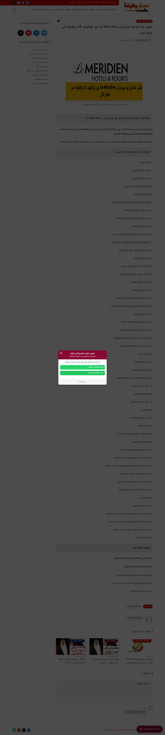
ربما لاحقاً (82, 382)
